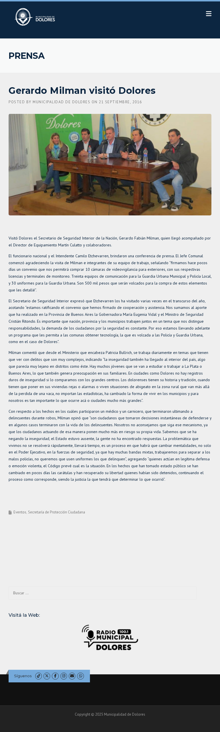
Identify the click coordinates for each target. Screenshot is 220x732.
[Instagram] (63, 675)
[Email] (72, 675)
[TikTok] (38, 675)
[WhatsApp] (80, 675)
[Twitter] (47, 675)
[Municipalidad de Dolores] (36, 16)
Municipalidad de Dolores (61, 102)
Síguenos (23, 675)
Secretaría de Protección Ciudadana (56, 512)
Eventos (19, 512)
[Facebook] (55, 675)
